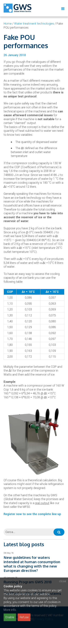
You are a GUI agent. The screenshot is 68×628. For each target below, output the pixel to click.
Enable (9, 617)
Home (8, 24)
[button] (58, 532)
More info (10, 610)
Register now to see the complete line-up (32, 514)
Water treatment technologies (34, 24)
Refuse (24, 617)
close (62, 581)
